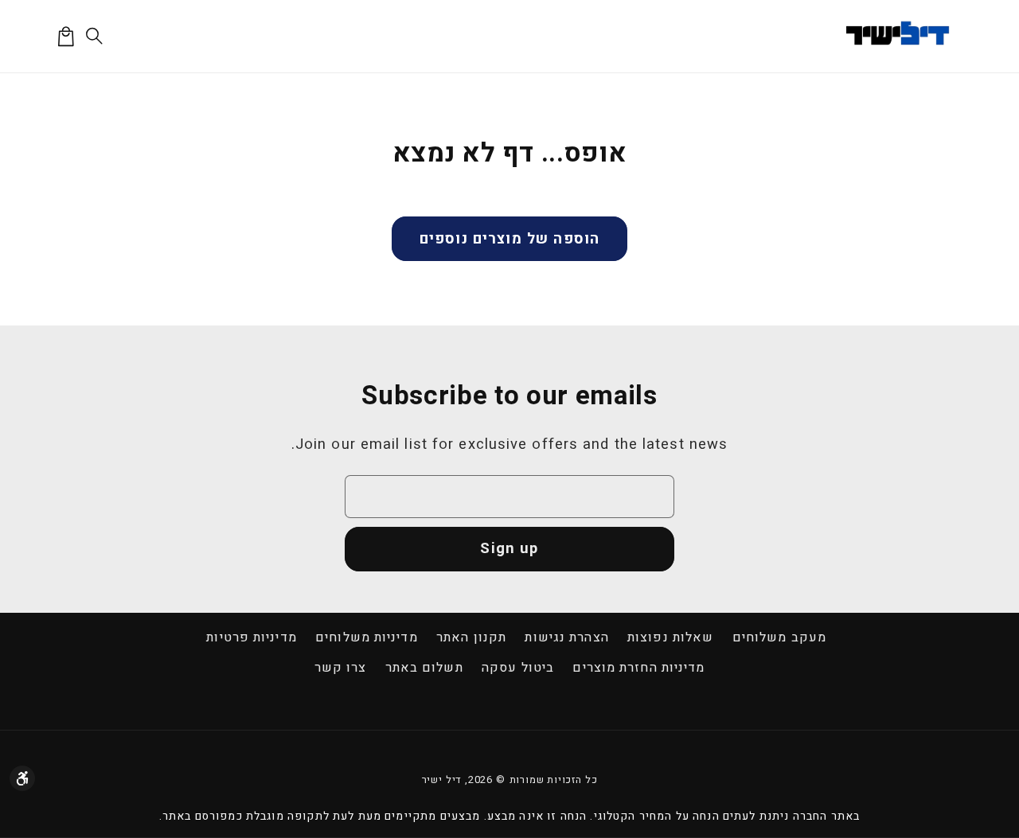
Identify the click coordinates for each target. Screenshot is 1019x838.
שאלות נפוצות (670, 637)
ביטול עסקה (518, 667)
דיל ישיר (442, 780)
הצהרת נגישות (566, 637)
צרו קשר (340, 667)
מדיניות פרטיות (251, 637)
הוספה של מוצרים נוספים (509, 239)
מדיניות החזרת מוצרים (638, 667)
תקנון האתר (471, 637)
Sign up (509, 548)
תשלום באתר (424, 667)
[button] (95, 36)
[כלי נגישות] (22, 778)
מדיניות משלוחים (366, 637)
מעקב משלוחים (779, 637)
